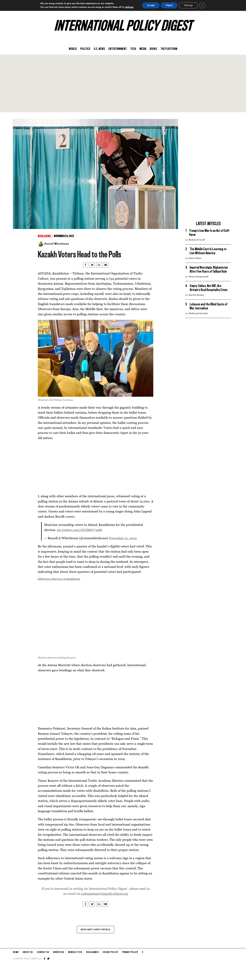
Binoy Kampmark (198, 276)
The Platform (168, 49)
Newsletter (75, 952)
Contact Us (43, 952)
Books (153, 49)
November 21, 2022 (123, 538)
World (73, 49)
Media (142, 49)
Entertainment (117, 49)
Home (16, 952)
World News (44, 236)
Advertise (58, 952)
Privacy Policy (130, 952)
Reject (169, 5)
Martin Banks (196, 295)
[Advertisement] (123, 83)
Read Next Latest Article (95, 929)
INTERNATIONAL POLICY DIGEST (123, 26)
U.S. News (99, 49)
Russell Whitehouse (57, 244)
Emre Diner (194, 258)
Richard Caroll (196, 239)
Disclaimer (92, 952)
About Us (28, 952)
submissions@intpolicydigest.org (104, 893)
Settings (188, 5)
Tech (133, 49)
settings (129, 7)
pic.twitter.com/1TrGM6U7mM (79, 530)
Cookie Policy (110, 952)
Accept (150, 5)
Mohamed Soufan (198, 313)
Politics (85, 49)
